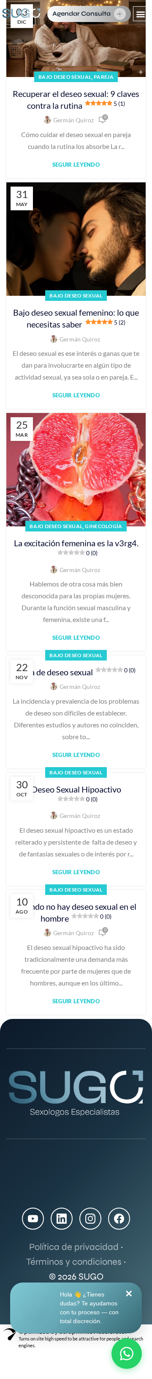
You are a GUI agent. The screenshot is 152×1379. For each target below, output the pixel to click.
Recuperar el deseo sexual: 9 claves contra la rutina (76, 99)
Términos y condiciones (74, 1261)
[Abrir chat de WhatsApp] (126, 1353)
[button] (140, 13)
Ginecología (103, 526)
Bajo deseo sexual (64, 77)
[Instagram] (90, 1219)
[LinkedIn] (62, 1219)
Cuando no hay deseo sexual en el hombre (76, 912)
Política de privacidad (74, 1246)
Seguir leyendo (76, 165)
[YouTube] (33, 1219)
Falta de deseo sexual (76, 671)
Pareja (104, 77)
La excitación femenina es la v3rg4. (76, 547)
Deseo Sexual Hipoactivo (76, 793)
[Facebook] (119, 1219)
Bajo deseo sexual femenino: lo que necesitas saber (76, 318)
